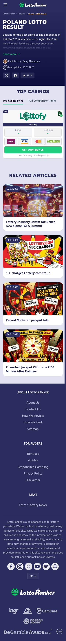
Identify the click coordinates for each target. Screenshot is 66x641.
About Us (33, 403)
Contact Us (33, 409)
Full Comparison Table (42, 100)
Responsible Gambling (33, 467)
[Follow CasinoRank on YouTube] (37, 566)
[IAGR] (14, 611)
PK (31, 576)
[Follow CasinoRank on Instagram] (19, 566)
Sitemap (33, 429)
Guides (33, 460)
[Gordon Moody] (33, 621)
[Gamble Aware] (28, 631)
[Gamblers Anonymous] (27, 611)
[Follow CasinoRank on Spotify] (46, 566)
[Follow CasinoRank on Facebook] (11, 566)
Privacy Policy (33, 473)
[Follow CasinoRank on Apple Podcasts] (55, 566)
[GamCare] (47, 611)
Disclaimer (33, 480)
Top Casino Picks (13, 100)
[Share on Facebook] (15, 75)
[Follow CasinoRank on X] (28, 566)
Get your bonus (33, 149)
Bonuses (33, 454)
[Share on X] (6, 75)
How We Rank (33, 422)
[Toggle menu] (5, 4)
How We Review (33, 416)
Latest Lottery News (33, 505)
